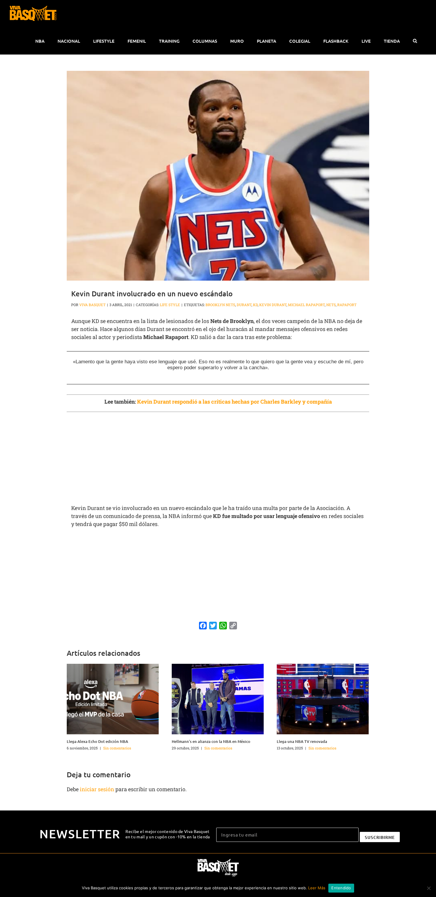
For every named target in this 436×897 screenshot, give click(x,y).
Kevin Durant (273, 304)
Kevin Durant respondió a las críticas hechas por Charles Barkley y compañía (234, 401)
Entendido (341, 887)
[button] (415, 41)
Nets (331, 304)
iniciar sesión (97, 789)
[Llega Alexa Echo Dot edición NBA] (113, 698)
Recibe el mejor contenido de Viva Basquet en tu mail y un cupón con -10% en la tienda (167, 834)
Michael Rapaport (306, 304)
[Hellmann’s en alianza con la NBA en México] (218, 698)
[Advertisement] (218, 458)
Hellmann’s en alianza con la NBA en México (211, 741)
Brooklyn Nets (220, 304)
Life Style (170, 304)
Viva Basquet (92, 304)
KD (255, 304)
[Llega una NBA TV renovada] (323, 698)
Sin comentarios (117, 748)
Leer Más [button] (316, 887)
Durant (244, 304)
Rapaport (347, 304)
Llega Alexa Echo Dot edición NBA (97, 741)
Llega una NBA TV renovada (302, 741)
